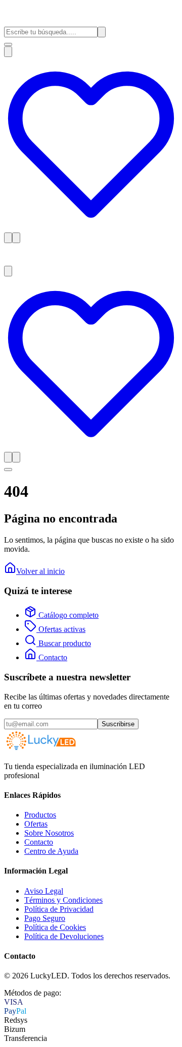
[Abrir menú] (8, 44)
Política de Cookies (55, 927)
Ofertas (36, 824)
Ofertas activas (60, 629)
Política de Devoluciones (64, 936)
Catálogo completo (67, 615)
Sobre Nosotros (49, 833)
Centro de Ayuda (51, 851)
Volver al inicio (40, 571)
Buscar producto (63, 643)
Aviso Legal (43, 891)
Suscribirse (118, 724)
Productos (40, 814)
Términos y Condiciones (63, 900)
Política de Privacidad (59, 909)
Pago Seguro (44, 918)
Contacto (51, 657)
